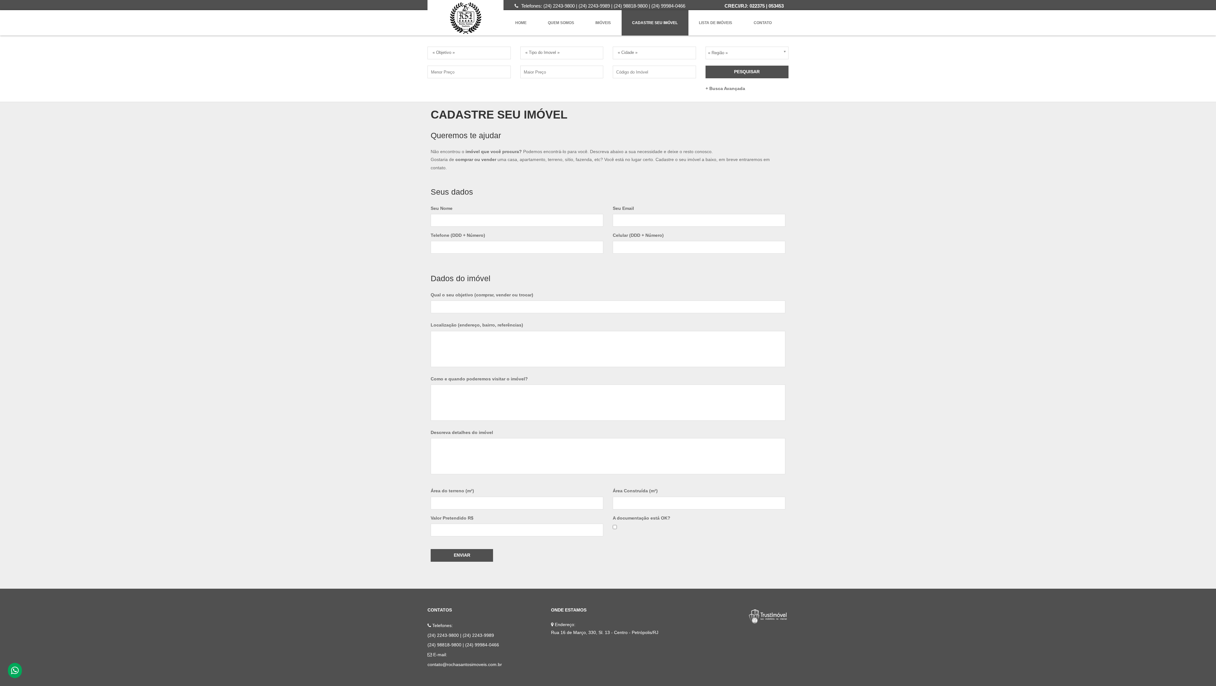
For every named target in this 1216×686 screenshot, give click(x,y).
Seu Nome (442, 208)
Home (521, 23)
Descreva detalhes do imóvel (462, 432)
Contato (763, 23)
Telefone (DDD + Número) (458, 235)
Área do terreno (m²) (452, 490)
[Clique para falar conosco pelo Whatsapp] (15, 672)
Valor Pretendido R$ (452, 518)
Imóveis (603, 23)
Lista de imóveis (715, 23)
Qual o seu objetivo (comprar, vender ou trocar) (482, 294)
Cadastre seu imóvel (655, 23)
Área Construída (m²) (635, 490)
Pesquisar (747, 71)
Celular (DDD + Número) (638, 235)
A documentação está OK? (641, 518)
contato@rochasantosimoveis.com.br (465, 664)
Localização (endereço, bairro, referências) (477, 324)
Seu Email (623, 208)
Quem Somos (561, 23)
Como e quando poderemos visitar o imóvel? (479, 378)
